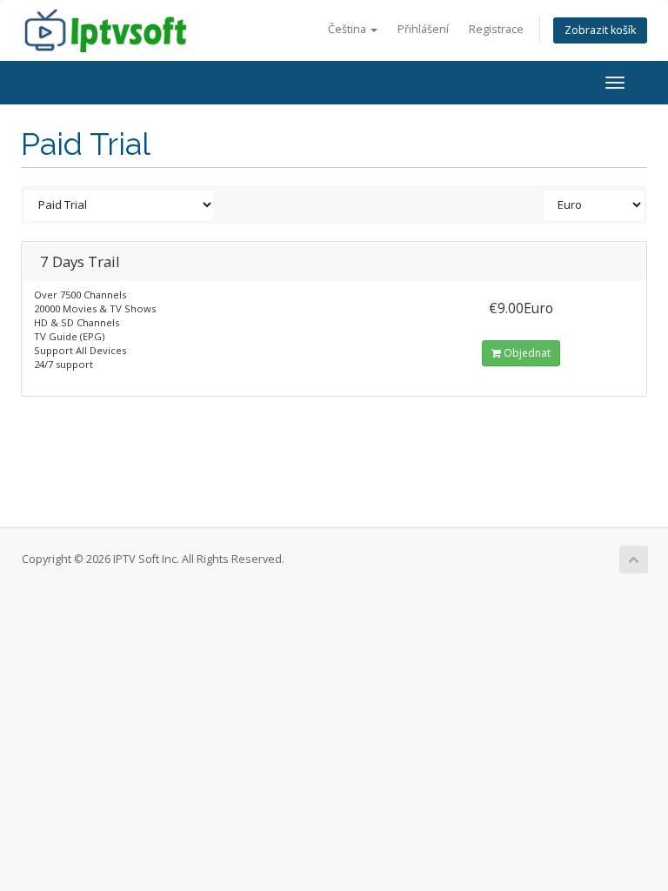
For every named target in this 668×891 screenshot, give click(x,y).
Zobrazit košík (600, 30)
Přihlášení (423, 29)
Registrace (496, 29)
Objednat (526, 352)
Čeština (348, 29)
